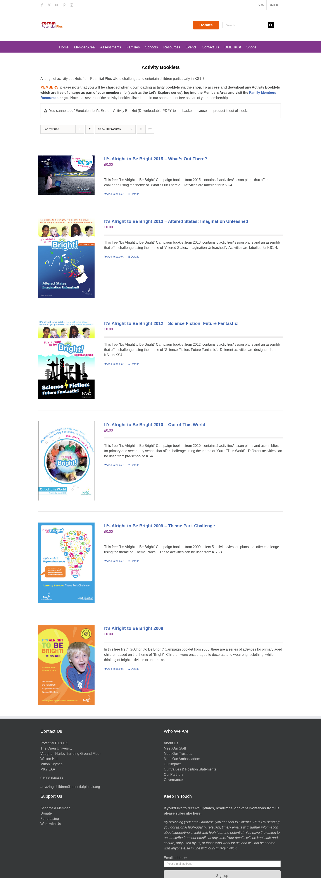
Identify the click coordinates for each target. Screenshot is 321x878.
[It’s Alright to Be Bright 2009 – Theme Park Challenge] (66, 563)
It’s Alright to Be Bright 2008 (133, 628)
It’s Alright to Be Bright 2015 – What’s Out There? (155, 158)
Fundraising (49, 818)
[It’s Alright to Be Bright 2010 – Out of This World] (66, 460)
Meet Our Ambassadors (182, 759)
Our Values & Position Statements (190, 769)
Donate (206, 25)
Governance (173, 780)
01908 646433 (51, 778)
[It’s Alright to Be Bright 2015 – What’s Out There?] (66, 175)
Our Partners (173, 774)
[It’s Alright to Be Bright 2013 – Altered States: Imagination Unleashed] (66, 258)
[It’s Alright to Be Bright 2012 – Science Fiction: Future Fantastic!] (66, 359)
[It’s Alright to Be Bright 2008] (66, 665)
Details (135, 194)
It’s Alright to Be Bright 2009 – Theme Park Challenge (159, 525)
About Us (171, 743)
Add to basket (115, 194)
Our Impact (172, 764)
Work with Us (50, 824)
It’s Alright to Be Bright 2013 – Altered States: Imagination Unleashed (176, 221)
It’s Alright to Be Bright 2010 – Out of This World (154, 424)
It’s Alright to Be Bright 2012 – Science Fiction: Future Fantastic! (171, 323)
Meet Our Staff (175, 748)
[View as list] (150, 129)
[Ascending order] (89, 129)
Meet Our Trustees (178, 753)
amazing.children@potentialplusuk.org (70, 787)
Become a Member (55, 808)
